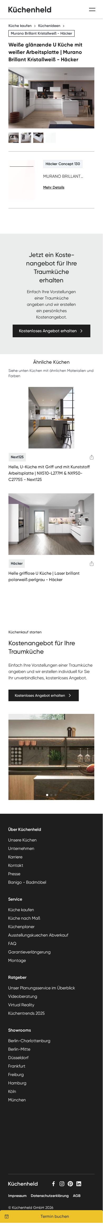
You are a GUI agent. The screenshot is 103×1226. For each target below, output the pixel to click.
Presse (14, 873)
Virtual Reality (21, 1004)
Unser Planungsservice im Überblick (41, 987)
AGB (77, 1196)
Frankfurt (16, 1066)
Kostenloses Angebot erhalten (48, 330)
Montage (17, 960)
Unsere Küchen (22, 840)
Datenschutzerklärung (50, 1196)
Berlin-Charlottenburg (29, 1040)
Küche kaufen (20, 26)
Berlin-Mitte (19, 1049)
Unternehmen (21, 848)
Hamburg (17, 1082)
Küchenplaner (21, 926)
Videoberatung (22, 996)
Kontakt (15, 865)
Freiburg (16, 1074)
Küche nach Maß (24, 918)
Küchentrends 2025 (26, 1013)
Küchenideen (49, 26)
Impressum (17, 1196)
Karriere (15, 856)
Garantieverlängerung (29, 951)
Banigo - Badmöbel (27, 882)
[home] (29, 9)
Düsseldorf (18, 1057)
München (17, 1099)
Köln (12, 1091)
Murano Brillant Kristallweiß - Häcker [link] (41, 33)
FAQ (12, 943)
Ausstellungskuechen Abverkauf (38, 935)
